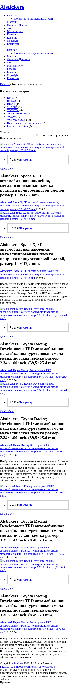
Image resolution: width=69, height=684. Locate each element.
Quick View (7, 168)
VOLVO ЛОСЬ (16, 119)
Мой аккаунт (15, 31)
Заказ (10, 28)
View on (5, 132)
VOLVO (12, 116)
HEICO (11, 100)
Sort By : (36, 135)
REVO (11, 104)
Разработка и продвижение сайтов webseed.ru (27, 666)
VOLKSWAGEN (17, 113)
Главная (12, 15)
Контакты (13, 43)
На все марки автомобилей (23, 122)
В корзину (26, 159)
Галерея (11, 34)
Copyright (12, 40)
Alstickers (12, 7)
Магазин (12, 21)
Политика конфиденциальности (33, 18)
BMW (10, 97)
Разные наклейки (17, 126)
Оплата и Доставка (18, 24)
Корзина (12, 37)
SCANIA (12, 107)
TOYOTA (13, 110)
